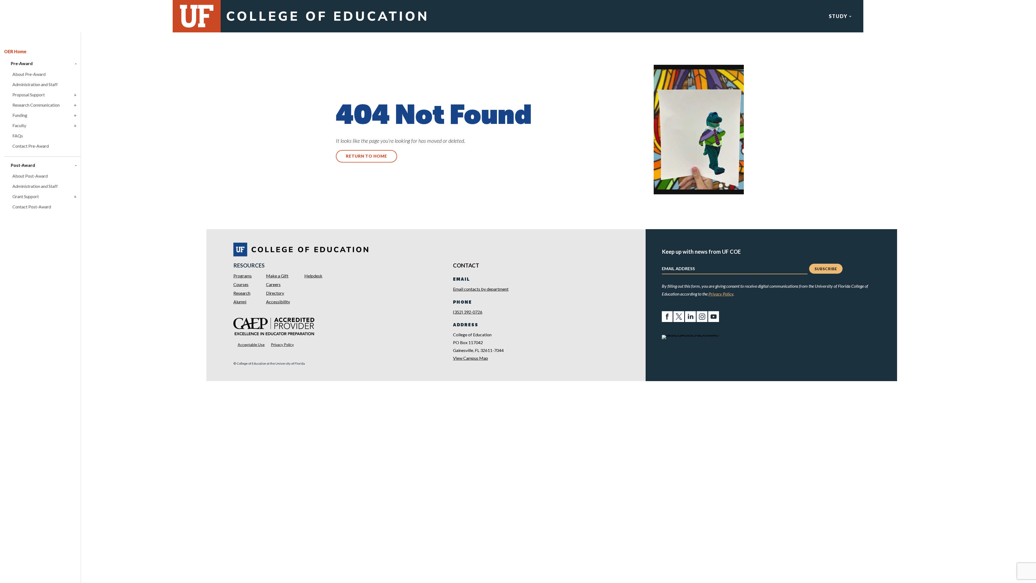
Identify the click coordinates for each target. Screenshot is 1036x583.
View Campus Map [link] (470, 358)
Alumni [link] (239, 301)
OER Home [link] (15, 51)
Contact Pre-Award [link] (30, 145)
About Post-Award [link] (30, 175)
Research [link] (877, 16)
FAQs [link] (17, 135)
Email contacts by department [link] (481, 289)
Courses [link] (240, 284)
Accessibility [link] (278, 301)
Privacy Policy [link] (282, 344)
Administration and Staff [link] (35, 84)
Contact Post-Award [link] (31, 206)
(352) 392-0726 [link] (467, 311)
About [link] (961, 16)
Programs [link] (242, 275)
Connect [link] (922, 16)
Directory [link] (275, 293)
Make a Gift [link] (277, 275)
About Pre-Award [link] (29, 74)
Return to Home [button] (366, 156)
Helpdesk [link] (313, 275)
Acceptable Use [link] (251, 344)
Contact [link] (1001, 16)
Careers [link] (273, 284)
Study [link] (838, 16)
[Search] (1027, 16)
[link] (326, 22)
